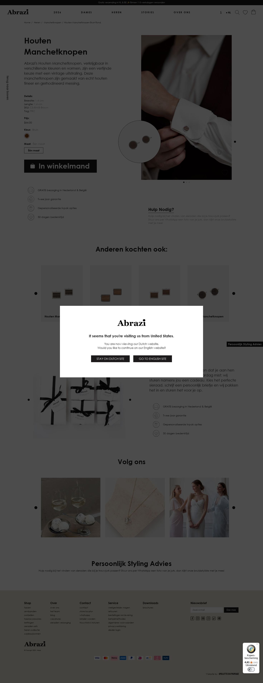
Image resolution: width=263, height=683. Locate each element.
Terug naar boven (7, 88)
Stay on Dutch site (110, 359)
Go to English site (152, 359)
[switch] (251, 669)
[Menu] (257, 645)
